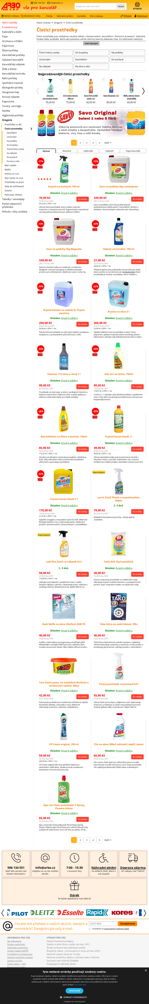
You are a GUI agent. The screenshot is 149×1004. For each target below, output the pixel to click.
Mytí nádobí (10, 165)
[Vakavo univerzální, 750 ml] (119, 244)
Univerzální (11, 137)
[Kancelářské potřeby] (17, 7)
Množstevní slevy (32, 15)
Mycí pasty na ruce (14, 178)
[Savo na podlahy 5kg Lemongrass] (118, 181)
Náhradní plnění (103, 868)
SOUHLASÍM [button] (74, 991)
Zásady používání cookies (20, 957)
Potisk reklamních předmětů (12, 205)
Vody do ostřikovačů (14, 186)
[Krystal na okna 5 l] (119, 306)
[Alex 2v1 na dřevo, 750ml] (118, 369)
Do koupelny (12, 145)
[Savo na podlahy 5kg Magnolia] (64, 244)
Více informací (80, 984)
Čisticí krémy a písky (15, 149)
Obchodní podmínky (17, 947)
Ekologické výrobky (12, 87)
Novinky (49, 967)
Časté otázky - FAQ (16, 963)
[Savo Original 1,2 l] (111, 86)
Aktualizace (58, 967)
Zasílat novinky (14, 960)
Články (49, 16)
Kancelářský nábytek (13, 64)
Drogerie (58, 22)
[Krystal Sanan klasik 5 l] (64, 494)
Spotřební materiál (12, 83)
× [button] (146, 971)
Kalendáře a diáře (12, 31)
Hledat (121, 6)
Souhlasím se (110, 928)
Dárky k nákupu (11, 15)
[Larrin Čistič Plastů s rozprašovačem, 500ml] (118, 494)
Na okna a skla (13, 161)
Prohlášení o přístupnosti (19, 954)
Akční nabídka (9, 22)
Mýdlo (8, 169)
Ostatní (8, 190)
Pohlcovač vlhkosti (13, 194)
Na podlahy (12, 141)
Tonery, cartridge (11, 106)
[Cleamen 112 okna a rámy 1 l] (64, 369)
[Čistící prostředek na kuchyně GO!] (118, 679)
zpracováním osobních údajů (116, 928)
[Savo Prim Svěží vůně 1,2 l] (91, 86)
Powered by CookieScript (74, 1002)
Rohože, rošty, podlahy (14, 211)
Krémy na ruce (12, 173)
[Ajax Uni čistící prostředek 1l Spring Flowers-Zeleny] (64, 802)
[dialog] (74, 985)
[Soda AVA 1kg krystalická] (119, 556)
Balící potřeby (9, 78)
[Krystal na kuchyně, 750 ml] (64, 181)
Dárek (74, 895)
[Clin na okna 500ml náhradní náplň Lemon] (118, 739)
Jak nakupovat (14, 941)
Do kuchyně (12, 157)
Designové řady (10, 92)
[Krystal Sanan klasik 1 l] (118, 432)
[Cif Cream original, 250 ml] (64, 739)
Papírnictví (8, 45)
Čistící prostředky (74, 22)
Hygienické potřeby (12, 115)
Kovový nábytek (10, 96)
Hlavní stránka (43, 22)
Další (106, 142)
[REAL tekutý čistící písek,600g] (131, 86)
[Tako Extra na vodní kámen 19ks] (119, 619)
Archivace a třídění (12, 41)
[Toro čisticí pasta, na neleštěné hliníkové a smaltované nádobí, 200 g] (64, 674)
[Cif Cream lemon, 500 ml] (71, 86)
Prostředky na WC (13, 124)
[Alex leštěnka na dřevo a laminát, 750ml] (64, 432)
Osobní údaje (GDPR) (17, 950)
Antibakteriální (129, 272)
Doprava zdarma (133, 868)
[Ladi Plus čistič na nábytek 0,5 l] (63, 556)
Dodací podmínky (16, 944)
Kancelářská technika (13, 73)
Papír (5, 36)
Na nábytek (12, 153)
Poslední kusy (9, 27)
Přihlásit (128, 15)
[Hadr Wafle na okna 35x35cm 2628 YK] (64, 619)
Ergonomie (8, 101)
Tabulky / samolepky (13, 199)
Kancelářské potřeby (13, 55)
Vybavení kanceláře (12, 59)
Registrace (142, 15)
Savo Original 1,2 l (111, 95)
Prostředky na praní (14, 182)
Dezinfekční (12, 132)
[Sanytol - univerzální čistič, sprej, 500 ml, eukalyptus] (50, 86)
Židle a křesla (9, 69)
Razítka (6, 110)
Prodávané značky (16, 967)
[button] (74, 997)
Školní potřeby (10, 50)
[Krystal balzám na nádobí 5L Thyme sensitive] (64, 306)
